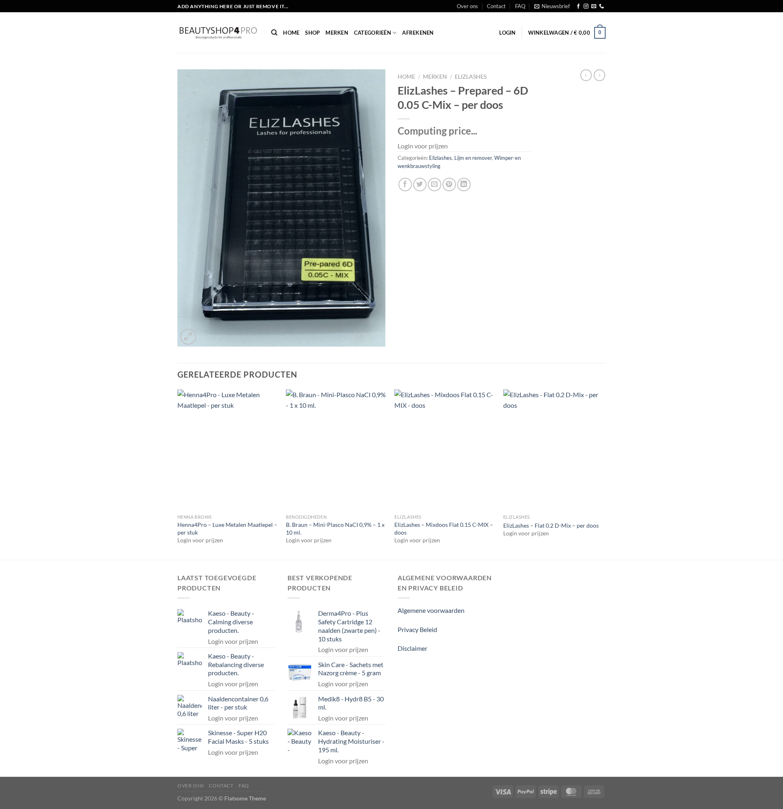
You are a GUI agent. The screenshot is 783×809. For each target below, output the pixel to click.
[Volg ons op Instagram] (586, 6)
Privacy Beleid (417, 629)
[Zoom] (188, 337)
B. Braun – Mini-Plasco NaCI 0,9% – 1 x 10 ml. (335, 528)
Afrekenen (418, 32)
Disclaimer (412, 648)
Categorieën (372, 32)
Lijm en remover (473, 158)
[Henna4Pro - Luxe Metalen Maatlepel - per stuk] (227, 449)
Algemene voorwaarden (431, 610)
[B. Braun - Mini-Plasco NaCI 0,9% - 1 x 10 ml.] (336, 449)
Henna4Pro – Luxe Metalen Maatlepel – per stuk (227, 528)
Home (291, 32)
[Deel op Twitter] (420, 184)
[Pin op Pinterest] (449, 184)
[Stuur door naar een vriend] (434, 184)
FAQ (520, 6)
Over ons (467, 6)
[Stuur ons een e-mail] (593, 6)
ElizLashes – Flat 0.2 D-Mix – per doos (551, 525)
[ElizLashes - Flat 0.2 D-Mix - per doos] (553, 449)
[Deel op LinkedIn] (464, 184)
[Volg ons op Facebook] (578, 6)
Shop (312, 32)
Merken (336, 32)
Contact (496, 6)
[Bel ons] (601, 6)
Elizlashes (471, 76)
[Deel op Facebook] (405, 184)
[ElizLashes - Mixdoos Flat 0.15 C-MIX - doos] (444, 449)
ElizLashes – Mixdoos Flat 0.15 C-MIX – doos (443, 528)
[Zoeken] (274, 32)
